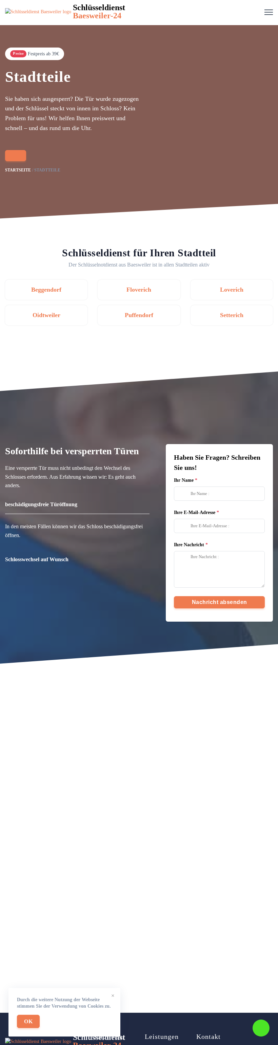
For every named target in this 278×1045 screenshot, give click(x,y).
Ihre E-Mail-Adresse (194, 512)
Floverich (138, 289)
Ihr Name (184, 480)
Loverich (231, 289)
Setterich (231, 315)
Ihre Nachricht (189, 544)
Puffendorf (139, 315)
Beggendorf (46, 289)
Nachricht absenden (219, 602)
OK (28, 1021)
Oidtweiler (46, 315)
